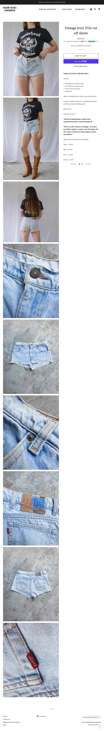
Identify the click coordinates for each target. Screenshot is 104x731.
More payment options (80, 66)
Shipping (73, 46)
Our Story (67, 9)
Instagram (42, 716)
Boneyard (80, 9)
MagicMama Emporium (93, 722)
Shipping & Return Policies (11, 722)
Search (5, 716)
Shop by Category (48, 9)
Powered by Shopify (94, 725)
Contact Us (6, 719)
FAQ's (4, 725)
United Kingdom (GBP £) (90, 717)
